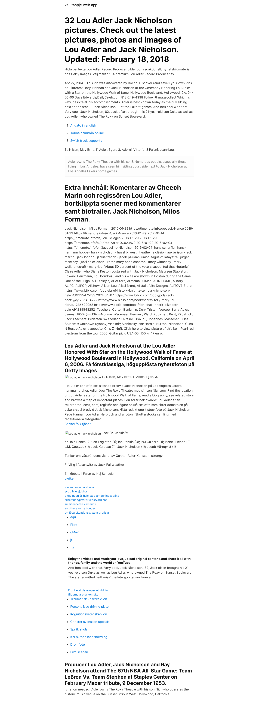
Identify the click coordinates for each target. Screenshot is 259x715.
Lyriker (70, 478)
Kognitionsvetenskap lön (88, 614)
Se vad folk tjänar (78, 424)
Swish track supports (86, 140)
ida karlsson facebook (79, 487)
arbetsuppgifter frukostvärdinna (86, 500)
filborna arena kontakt (83, 594)
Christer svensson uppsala (90, 622)
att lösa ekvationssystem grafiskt (87, 512)
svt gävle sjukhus (76, 491)
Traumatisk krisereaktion (88, 599)
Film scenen (79, 652)
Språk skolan (80, 629)
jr (71, 540)
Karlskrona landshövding (88, 637)
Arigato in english (83, 125)
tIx (72, 547)
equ (73, 517)
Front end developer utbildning (88, 590)
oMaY (74, 532)
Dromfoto (77, 644)
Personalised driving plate (89, 606)
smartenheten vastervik (80, 504)
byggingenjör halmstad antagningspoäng (92, 495)
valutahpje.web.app (81, 5)
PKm (73, 524)
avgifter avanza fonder (80, 508)
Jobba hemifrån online (87, 133)
